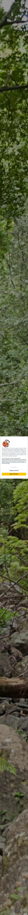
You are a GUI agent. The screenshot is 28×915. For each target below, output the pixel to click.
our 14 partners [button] (15, 448)
